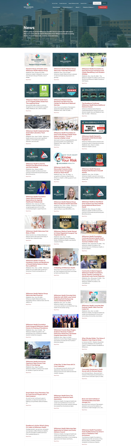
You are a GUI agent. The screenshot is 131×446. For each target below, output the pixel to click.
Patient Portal (103, 7)
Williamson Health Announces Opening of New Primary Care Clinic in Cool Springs (36, 363)
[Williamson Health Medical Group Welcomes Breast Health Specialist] (65, 192)
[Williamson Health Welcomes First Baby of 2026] (37, 222)
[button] (104, 3)
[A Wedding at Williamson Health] (65, 256)
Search (90, 3)
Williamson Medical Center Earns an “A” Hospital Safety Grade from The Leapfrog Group (37, 101)
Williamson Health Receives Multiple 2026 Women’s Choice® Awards (92, 170)
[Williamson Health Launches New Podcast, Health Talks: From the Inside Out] (93, 296)
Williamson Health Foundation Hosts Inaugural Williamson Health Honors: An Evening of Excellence (37, 326)
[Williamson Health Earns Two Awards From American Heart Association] (65, 386)
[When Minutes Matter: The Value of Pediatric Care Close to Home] (93, 329)
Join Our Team (54, 3)
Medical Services (67, 7)
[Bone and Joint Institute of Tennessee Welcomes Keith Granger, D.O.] (93, 389)
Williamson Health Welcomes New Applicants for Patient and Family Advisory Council (65, 430)
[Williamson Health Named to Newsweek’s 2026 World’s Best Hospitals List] (93, 126)
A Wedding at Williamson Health (64, 268)
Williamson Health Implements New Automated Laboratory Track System (37, 132)
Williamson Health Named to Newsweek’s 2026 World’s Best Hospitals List (92, 137)
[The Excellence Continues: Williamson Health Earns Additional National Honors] (93, 94)
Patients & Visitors (88, 7)
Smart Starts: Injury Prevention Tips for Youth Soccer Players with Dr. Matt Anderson (37, 394)
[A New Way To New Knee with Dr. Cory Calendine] (65, 355)
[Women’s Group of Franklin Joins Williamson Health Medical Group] (37, 59)
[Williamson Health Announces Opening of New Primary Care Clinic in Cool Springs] (37, 350)
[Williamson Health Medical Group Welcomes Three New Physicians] (65, 59)
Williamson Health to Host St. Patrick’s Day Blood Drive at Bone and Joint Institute (37, 165)
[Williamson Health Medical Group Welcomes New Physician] (37, 284)
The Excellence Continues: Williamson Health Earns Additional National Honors (93, 105)
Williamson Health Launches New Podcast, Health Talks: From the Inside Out (93, 307)
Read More (28, 79)
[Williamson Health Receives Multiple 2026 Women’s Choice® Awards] (93, 159)
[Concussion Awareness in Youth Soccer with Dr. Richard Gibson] (93, 360)
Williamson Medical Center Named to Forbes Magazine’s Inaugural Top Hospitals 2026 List (65, 233)
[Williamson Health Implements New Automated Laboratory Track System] (37, 121)
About (77, 7)
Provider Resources (63, 3)
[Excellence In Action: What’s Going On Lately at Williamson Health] (37, 416)
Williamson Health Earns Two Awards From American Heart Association (63, 397)
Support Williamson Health (74, 3)
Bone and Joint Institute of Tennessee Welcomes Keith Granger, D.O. (91, 400)
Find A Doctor (56, 7)
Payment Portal (83, 3)
